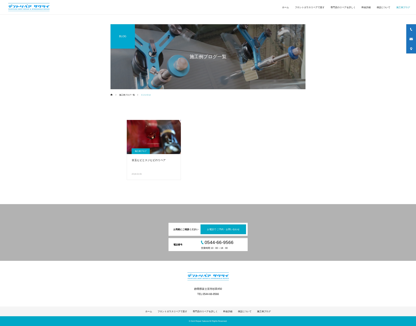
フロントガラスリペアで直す (310, 7)
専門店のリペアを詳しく (343, 7)
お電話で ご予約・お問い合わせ (223, 229)
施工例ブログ (403, 7)
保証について (383, 7)
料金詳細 (366, 7)
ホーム (285, 7)
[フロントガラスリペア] (29, 7)
